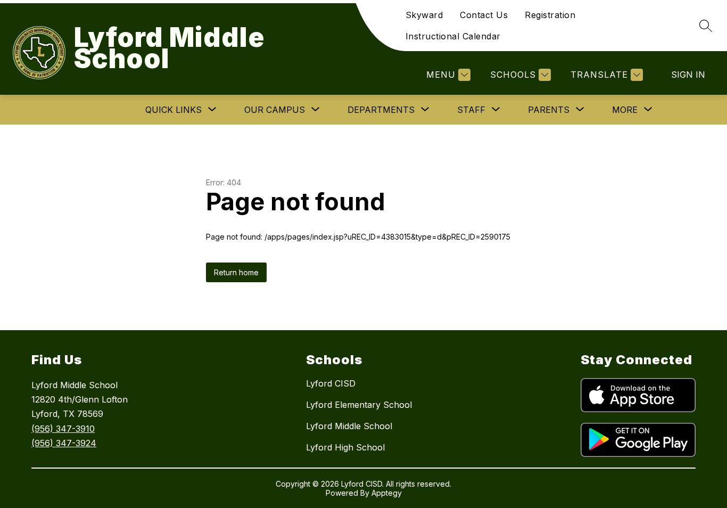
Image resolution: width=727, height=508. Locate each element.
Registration (550, 15)
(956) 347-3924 (63, 443)
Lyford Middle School (349, 426)
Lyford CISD (331, 383)
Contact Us (484, 15)
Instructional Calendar (453, 36)
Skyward (424, 15)
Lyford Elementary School (359, 404)
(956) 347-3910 (63, 428)
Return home (236, 272)
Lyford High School (345, 447)
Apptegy (386, 492)
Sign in (688, 74)
